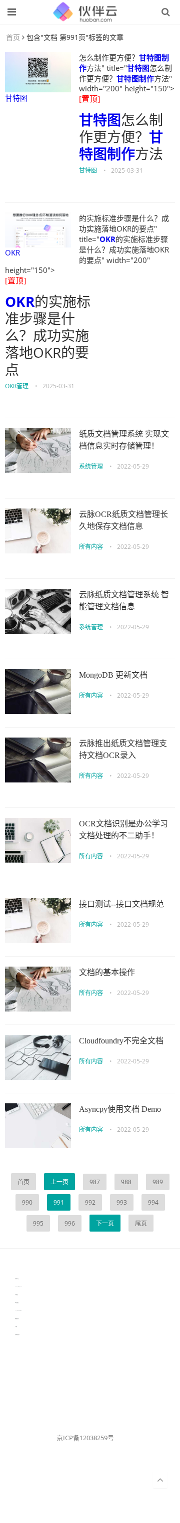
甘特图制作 (135, 78)
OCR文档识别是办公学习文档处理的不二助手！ (123, 829)
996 (69, 1223)
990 (27, 1202)
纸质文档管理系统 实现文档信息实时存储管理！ (124, 440)
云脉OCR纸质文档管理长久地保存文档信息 (123, 520)
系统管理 (91, 466)
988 (126, 1182)
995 (38, 1223)
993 (121, 1202)
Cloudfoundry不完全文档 (121, 1040)
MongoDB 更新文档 (113, 675)
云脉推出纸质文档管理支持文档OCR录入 (123, 749)
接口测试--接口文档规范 (121, 904)
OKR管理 (16, 386)
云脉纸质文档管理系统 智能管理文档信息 (124, 600)
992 (90, 1202)
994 (153, 1202)
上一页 (59, 1182)
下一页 (105, 1223)
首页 (13, 37)
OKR (12, 252)
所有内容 (91, 546)
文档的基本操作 (107, 972)
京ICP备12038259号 (85, 1437)
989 (157, 1182)
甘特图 (16, 98)
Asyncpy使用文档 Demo (120, 1109)
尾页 (141, 1223)
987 (95, 1182)
